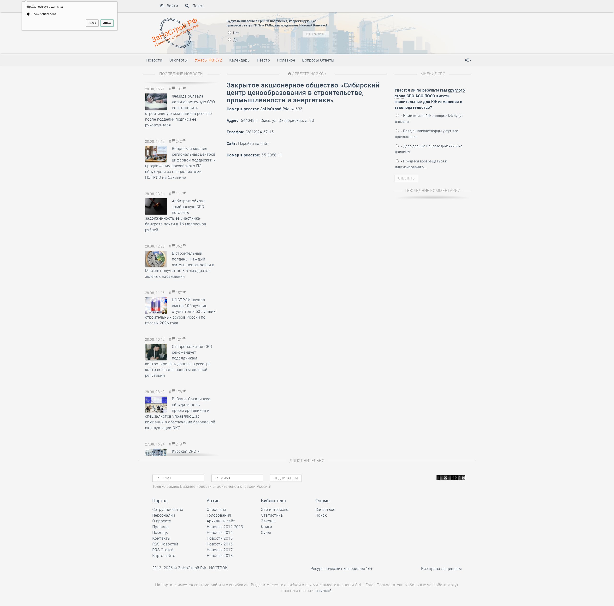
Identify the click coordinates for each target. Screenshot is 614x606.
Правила (160, 527)
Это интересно (274, 509)
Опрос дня (216, 509)
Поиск (196, 6)
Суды (266, 532)
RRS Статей (163, 550)
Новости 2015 (220, 538)
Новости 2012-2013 (225, 527)
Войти (170, 6)
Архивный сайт (221, 521)
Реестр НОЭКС (309, 74)
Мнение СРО (433, 74)
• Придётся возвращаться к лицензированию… (421, 164)
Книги (266, 527)
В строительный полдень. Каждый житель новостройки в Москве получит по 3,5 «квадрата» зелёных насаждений (179, 265)
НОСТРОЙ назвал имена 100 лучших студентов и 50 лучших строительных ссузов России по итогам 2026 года (180, 311)
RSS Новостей (165, 544)
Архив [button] (213, 500)
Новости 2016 (220, 544)
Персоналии (163, 515)
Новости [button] (154, 60)
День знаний (378, 44)
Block (92, 23)
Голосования (219, 515)
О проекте (161, 521)
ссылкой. (324, 590)
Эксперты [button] (178, 60)
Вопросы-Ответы (318, 60)
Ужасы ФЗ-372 (208, 60)
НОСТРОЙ (218, 568)
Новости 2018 (220, 555)
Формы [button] (323, 500)
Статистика (272, 515)
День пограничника (375, 24)
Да (235, 40)
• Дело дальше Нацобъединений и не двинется (428, 149)
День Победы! (370, 18)
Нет (235, 33)
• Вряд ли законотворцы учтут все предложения (426, 134)
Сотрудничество (167, 509)
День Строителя (378, 30)
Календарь (239, 60)
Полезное (286, 60)
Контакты (161, 538)
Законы (268, 521)
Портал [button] (160, 500)
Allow (107, 23)
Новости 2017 (220, 550)
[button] (468, 60)
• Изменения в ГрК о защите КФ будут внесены (429, 119)
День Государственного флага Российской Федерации (410, 36)
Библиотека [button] (273, 500)
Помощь (160, 532)
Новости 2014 (220, 532)
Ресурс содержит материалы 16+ (342, 568)
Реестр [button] (263, 60)
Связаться (325, 509)
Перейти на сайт (253, 143)
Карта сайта (163, 555)
